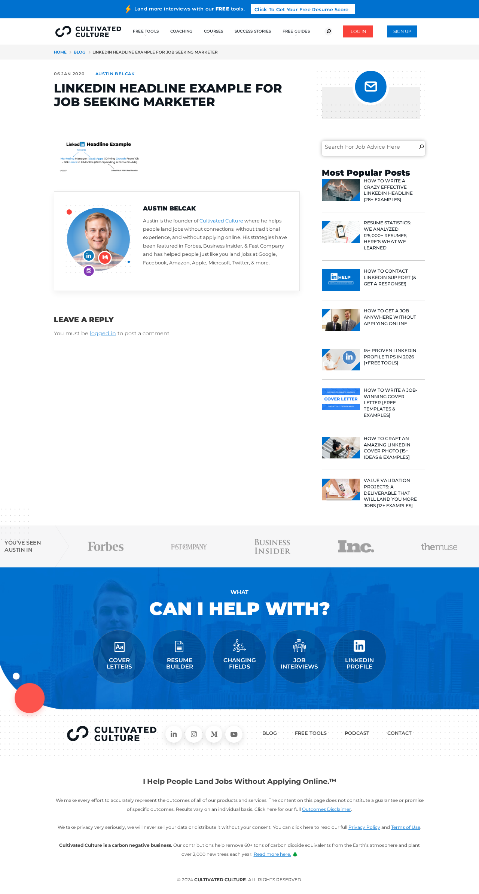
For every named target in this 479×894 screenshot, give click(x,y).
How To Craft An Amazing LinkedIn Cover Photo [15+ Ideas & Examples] (387, 448)
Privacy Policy (364, 827)
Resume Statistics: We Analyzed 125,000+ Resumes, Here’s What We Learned (387, 235)
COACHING (181, 31)
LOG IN (358, 31)
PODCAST (357, 733)
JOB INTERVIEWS (299, 663)
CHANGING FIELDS (239, 663)
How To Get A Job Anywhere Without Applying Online (390, 317)
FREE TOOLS (311, 733)
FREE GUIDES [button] (296, 31)
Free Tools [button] (146, 31)
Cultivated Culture (221, 221)
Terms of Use (405, 827)
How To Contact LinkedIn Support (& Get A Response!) (390, 277)
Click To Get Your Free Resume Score (301, 9)
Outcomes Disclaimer (326, 809)
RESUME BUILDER (179, 663)
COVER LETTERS (119, 663)
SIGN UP (402, 31)
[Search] (421, 147)
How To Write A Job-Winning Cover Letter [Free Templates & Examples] (391, 402)
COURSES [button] (213, 31)
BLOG (269, 733)
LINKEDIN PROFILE (359, 663)
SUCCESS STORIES (253, 31)
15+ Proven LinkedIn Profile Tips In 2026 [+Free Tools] (390, 357)
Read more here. (272, 854)
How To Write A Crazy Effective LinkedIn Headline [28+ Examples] (388, 190)
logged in (103, 333)
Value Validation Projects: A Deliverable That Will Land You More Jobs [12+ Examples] (390, 493)
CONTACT (399, 733)
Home (60, 52)
